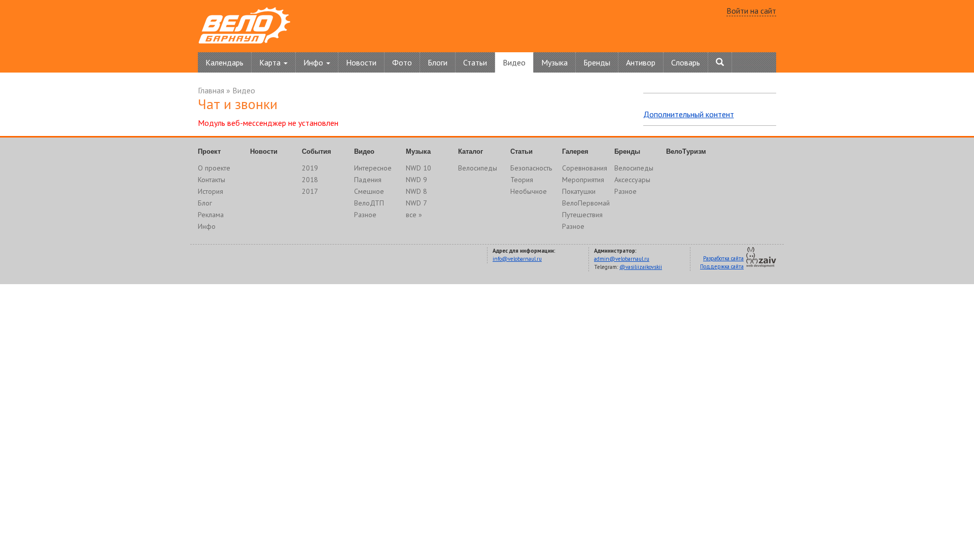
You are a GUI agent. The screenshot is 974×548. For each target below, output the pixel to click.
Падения (367, 179)
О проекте (214, 168)
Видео (514, 62)
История (210, 191)
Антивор (640, 62)
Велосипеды (477, 168)
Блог (205, 203)
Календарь (224, 62)
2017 (310, 191)
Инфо (207, 226)
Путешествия (582, 214)
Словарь (685, 62)
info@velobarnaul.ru (517, 258)
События (316, 151)
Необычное (528, 191)
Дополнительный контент (688, 114)
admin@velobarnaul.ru (621, 258)
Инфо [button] (314, 62)
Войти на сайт (751, 11)
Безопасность (531, 168)
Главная (211, 90)
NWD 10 (418, 168)
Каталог (470, 151)
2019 (310, 168)
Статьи (475, 62)
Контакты (211, 179)
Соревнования (584, 168)
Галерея (575, 151)
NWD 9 (416, 179)
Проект (209, 151)
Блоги (437, 62)
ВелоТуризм (686, 151)
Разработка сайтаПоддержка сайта (722, 262)
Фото (402, 62)
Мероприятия (583, 179)
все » (414, 214)
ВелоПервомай (586, 203)
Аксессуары (632, 179)
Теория (521, 179)
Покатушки (579, 191)
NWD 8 (416, 191)
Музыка (554, 62)
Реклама (211, 214)
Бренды (596, 62)
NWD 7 (416, 203)
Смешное (369, 191)
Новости (361, 62)
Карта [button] (271, 62)
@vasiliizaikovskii (640, 266)
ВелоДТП (369, 203)
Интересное (373, 168)
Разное (365, 214)
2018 (310, 179)
